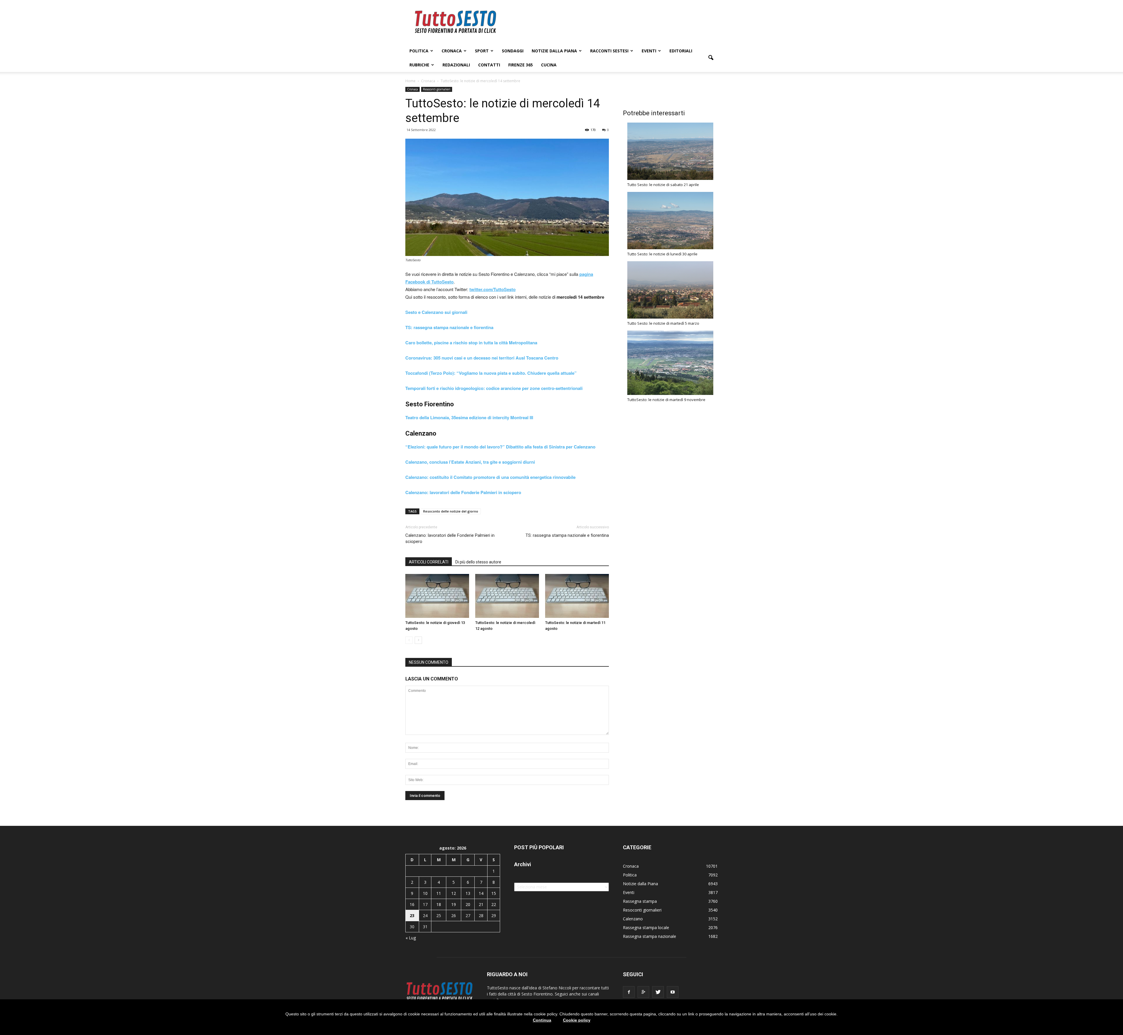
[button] (711, 58)
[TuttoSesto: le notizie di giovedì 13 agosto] (437, 596)
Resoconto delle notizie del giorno (450, 511)
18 (438, 904)
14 (481, 893)
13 (468, 893)
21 (481, 904)
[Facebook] (629, 992)
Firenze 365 (520, 65)
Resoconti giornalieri (436, 89)
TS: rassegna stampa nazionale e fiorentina (449, 327)
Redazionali (456, 65)
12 (453, 893)
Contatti (489, 65)
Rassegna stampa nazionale (649, 936)
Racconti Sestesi (609, 51)
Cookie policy (576, 1020)
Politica (418, 51)
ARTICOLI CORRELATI (428, 562)
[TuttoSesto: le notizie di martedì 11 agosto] (577, 596)
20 (468, 904)
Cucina (549, 65)
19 (453, 904)
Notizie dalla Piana (554, 51)
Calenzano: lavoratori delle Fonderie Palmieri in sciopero (450, 538)
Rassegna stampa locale (646, 927)
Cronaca (452, 51)
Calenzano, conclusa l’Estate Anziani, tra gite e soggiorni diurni (470, 462)
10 (425, 893)
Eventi (649, 51)
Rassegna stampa (640, 901)
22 (493, 904)
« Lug (411, 938)
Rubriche (419, 65)
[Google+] (643, 992)
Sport (482, 51)
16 (412, 904)
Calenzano (633, 918)
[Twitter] (658, 992)
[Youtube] (672, 992)
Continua (542, 1020)
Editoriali (680, 51)
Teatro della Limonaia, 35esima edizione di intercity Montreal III (469, 417)
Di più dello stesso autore (478, 562)
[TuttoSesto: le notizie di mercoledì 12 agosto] (507, 596)
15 (493, 893)
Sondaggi (512, 51)
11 (438, 893)
